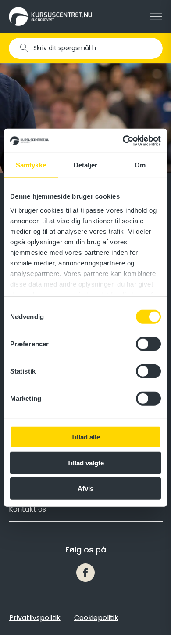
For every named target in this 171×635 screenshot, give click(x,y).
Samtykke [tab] (31, 165)
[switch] (148, 344)
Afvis (85, 488)
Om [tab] (140, 165)
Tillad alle (85, 437)
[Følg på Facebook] (85, 572)
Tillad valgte (85, 462)
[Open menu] (156, 16)
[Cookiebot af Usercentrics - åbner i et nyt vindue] (123, 140)
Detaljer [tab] (86, 165)
